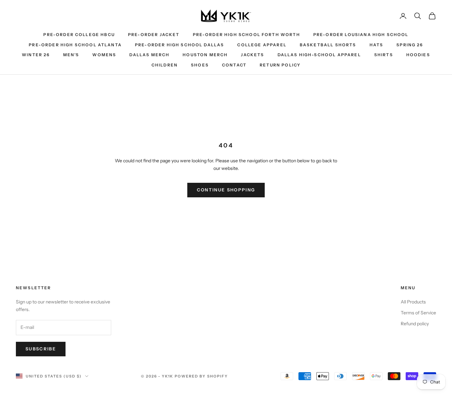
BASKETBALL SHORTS (328, 44)
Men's (71, 54)
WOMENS (104, 54)
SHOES (200, 64)
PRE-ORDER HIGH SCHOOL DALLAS (179, 44)
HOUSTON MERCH (205, 54)
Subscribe (40, 348)
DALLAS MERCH (149, 54)
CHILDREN (165, 64)
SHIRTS (383, 54)
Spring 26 (409, 44)
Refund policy (415, 324)
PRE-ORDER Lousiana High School (361, 34)
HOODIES (418, 54)
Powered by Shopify (201, 376)
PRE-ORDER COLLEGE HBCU (79, 34)
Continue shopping (226, 189)
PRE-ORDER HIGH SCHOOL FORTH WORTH (246, 34)
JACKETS (252, 54)
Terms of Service (418, 313)
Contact (234, 64)
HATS (377, 44)
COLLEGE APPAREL (261, 44)
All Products (413, 302)
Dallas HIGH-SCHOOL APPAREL (319, 54)
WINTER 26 (36, 54)
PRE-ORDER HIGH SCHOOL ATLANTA (75, 44)
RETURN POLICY (280, 64)
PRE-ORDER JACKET (154, 34)
